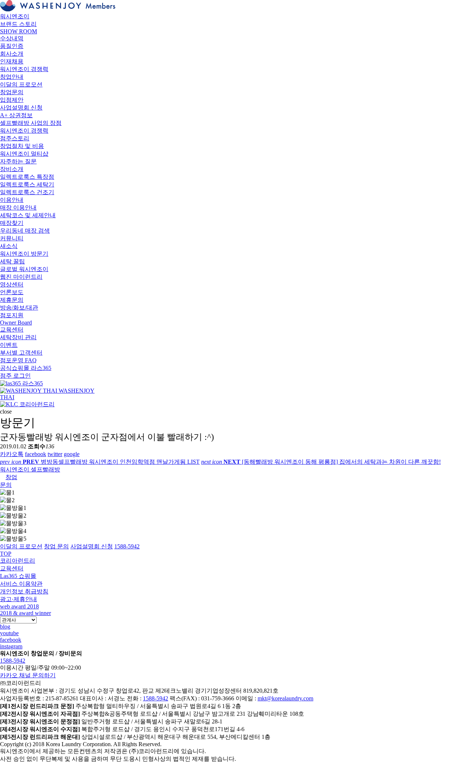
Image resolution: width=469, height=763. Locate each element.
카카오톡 (11, 454)
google (72, 454)
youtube (9, 633)
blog (5, 626)
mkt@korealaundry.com (285, 698)
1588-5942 (12, 661)
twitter (55, 454)
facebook (35, 454)
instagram (11, 646)
